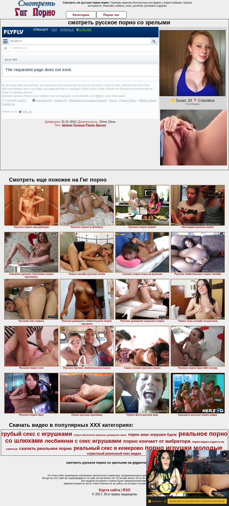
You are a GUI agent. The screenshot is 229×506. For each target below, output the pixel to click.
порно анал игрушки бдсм (152, 434)
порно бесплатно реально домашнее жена (100, 435)
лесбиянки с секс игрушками (83, 441)
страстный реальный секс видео (114, 453)
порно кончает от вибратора (156, 441)
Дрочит (101, 125)
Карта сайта (109, 490)
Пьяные (79, 125)
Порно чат (111, 15)
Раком (90, 125)
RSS (126, 490)
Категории (81, 15)
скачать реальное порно (45, 448)
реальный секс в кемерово (108, 448)
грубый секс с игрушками (36, 434)
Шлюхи (67, 125)
